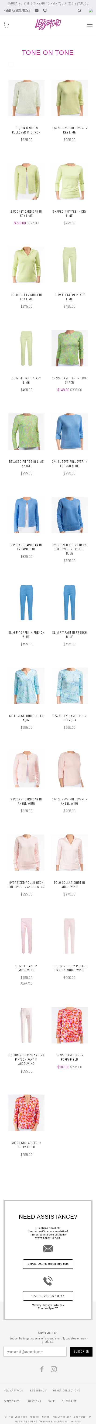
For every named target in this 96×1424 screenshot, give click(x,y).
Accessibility (83, 1417)
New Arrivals (13, 1390)
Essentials (38, 1390)
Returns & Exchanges (54, 1421)
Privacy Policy (61, 1417)
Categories (11, 1401)
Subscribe (69, 1401)
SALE (51, 1401)
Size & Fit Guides (26, 1421)
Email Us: (48, 1263)
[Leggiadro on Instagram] (54, 1370)
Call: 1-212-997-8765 (48, 1296)
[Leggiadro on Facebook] (42, 1370)
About (45, 1417)
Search (34, 1417)
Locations (34, 1401)
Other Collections (66, 1390)
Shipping (76, 1421)
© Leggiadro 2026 (16, 1417)
